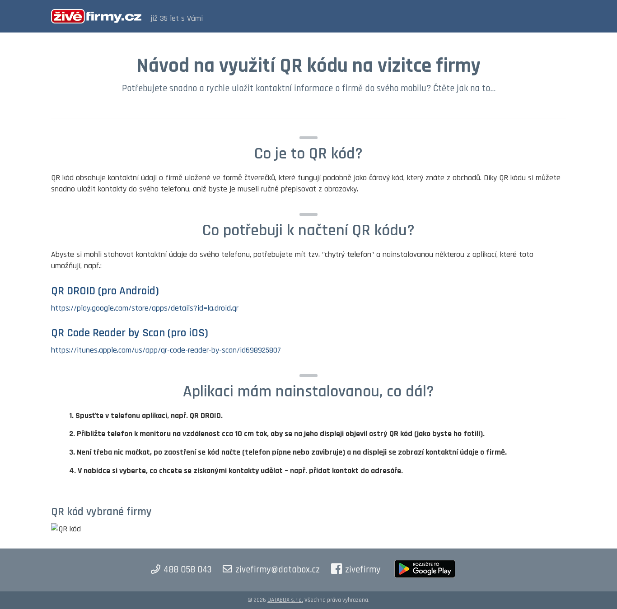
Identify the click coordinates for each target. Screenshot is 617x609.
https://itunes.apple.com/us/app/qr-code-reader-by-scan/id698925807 (166, 350)
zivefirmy (363, 570)
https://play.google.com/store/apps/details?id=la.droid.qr (144, 308)
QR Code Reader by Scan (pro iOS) (129, 333)
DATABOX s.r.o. (285, 600)
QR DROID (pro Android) (105, 291)
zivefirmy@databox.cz (277, 570)
